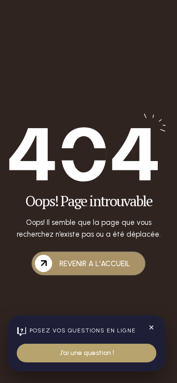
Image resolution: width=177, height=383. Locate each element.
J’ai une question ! (86, 353)
